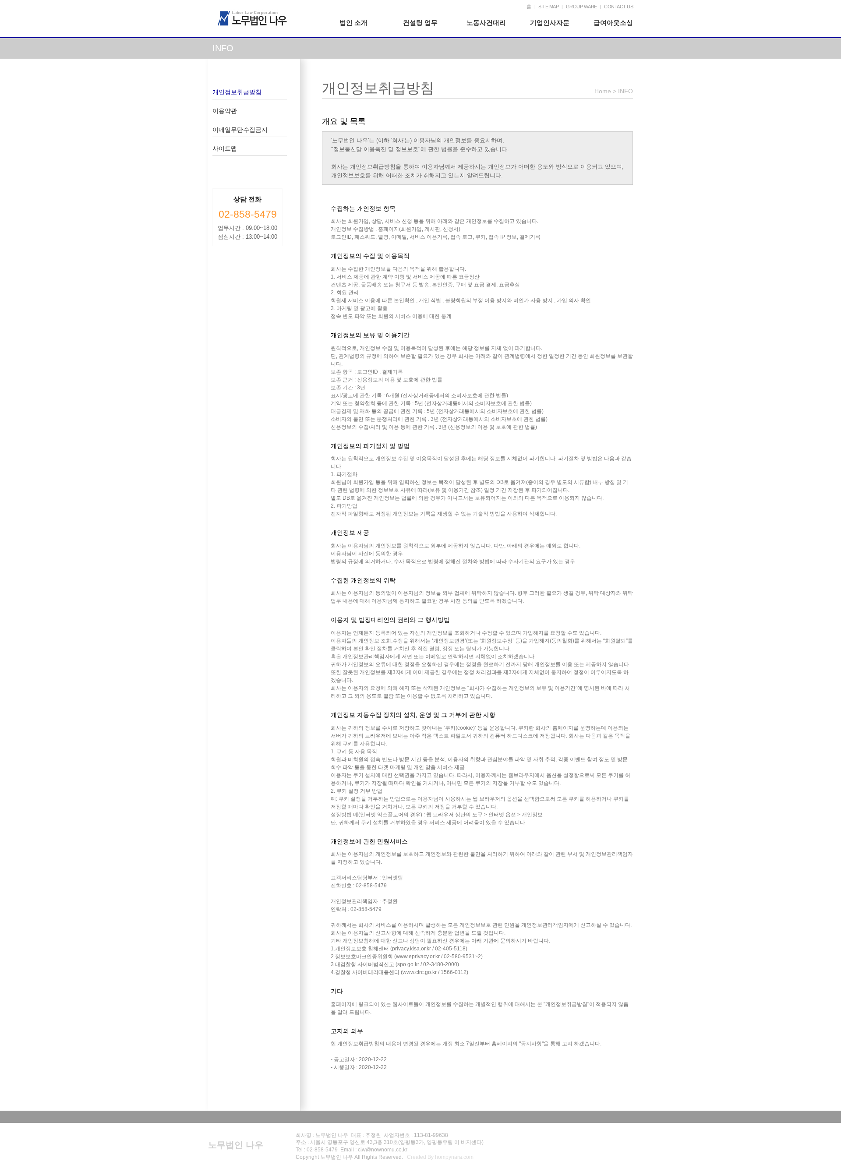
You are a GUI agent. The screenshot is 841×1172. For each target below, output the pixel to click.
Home (602, 91)
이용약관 (224, 110)
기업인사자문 (549, 22)
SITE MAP (548, 6)
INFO (625, 91)
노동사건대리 (486, 22)
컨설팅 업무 (420, 22)
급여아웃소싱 (613, 22)
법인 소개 (353, 22)
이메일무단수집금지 (240, 129)
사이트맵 (224, 148)
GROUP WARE (581, 6)
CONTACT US (618, 6)
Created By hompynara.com (440, 1157)
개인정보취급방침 (236, 91)
